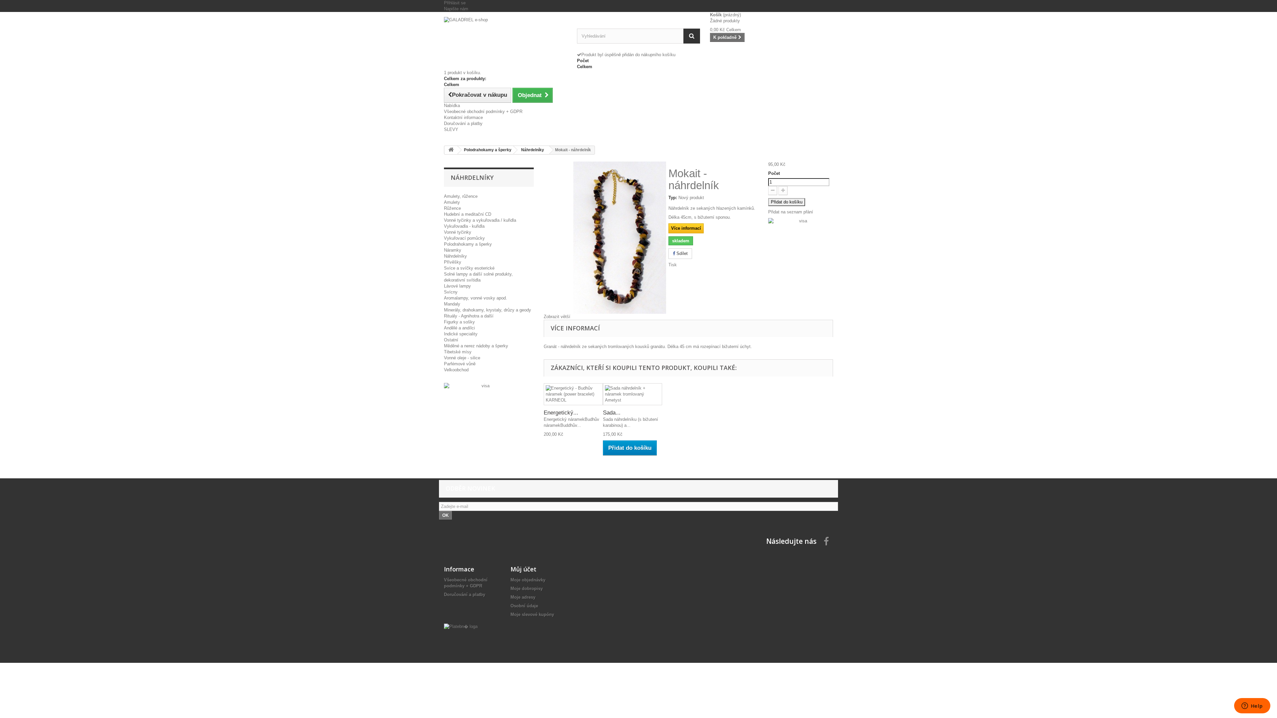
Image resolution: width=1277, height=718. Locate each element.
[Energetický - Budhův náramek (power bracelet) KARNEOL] (573, 394)
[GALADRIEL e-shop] (505, 35)
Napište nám (456, 8)
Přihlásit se (455, 2)
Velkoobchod (456, 369)
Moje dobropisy (526, 588)
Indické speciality (461, 333)
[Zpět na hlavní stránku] (451, 150)
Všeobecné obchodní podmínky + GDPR (483, 111)
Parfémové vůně (460, 363)
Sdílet (681, 253)
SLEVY (451, 129)
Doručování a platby (463, 123)
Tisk (672, 264)
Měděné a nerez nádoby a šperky (476, 345)
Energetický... (561, 413)
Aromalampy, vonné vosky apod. (475, 298)
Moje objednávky (527, 579)
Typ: (672, 197)
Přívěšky (452, 262)
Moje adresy (522, 597)
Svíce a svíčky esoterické (469, 268)
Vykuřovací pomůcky (464, 238)
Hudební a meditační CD (467, 214)
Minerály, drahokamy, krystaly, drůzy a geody (487, 309)
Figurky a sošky (459, 321)
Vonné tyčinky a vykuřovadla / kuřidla (480, 220)
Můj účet (523, 569)
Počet (774, 173)
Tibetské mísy (458, 351)
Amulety (452, 202)
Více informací (686, 228)
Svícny (451, 292)
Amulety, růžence (461, 196)
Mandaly (452, 303)
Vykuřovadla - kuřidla (464, 226)
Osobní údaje (524, 605)
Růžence (452, 208)
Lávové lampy (457, 286)
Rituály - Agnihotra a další (469, 315)
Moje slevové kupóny (532, 614)
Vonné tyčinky (457, 232)
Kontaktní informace (463, 117)
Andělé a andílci (459, 327)
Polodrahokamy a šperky (468, 244)
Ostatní (451, 339)
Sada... (612, 413)
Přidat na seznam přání (790, 211)
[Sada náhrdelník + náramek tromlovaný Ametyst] (632, 394)
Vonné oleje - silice (462, 357)
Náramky (452, 250)
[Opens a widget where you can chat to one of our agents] (1252, 706)
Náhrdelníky (455, 256)
